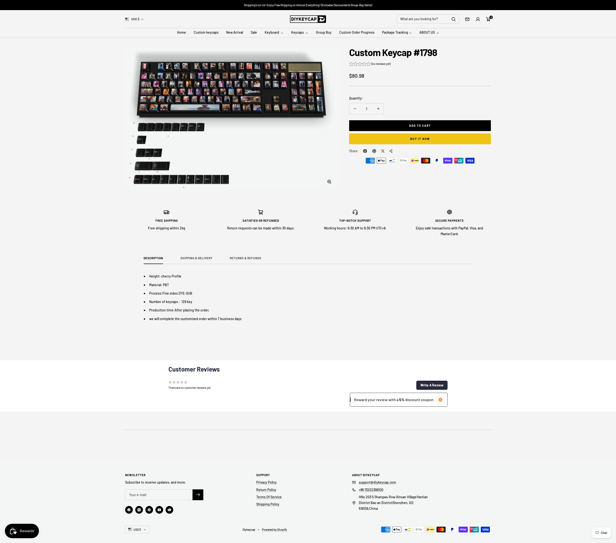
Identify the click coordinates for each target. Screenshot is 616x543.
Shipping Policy (267, 504)
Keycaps (298, 33)
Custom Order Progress (356, 33)
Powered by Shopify (274, 529)
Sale (254, 33)
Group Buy (324, 33)
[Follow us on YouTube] (159, 510)
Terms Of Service (269, 497)
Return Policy (266, 490)
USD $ (135, 19)
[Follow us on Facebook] (129, 510)
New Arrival (234, 33)
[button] (370, 64)
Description (153, 258)
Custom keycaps (206, 33)
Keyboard (272, 33)
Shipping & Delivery (196, 258)
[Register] (197, 494)
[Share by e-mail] (391, 151)
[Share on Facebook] (365, 151)
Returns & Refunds (245, 258)
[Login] (477, 19)
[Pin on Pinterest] (374, 151)
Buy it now (420, 138)
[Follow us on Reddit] (169, 510)
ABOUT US (427, 33)
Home (181, 33)
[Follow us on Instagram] (139, 510)
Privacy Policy (266, 482)
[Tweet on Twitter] (383, 151)
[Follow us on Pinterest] (149, 510)
